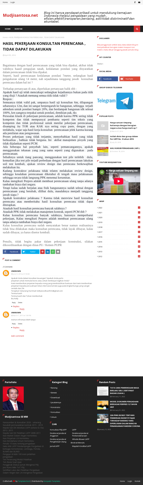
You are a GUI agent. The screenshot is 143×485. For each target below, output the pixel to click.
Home (5, 2)
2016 (119, 237)
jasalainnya (56, 402)
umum (54, 417)
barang (54, 388)
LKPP (74, 429)
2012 (119, 256)
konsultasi (55, 412)
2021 (119, 212)
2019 (119, 222)
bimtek (54, 392)
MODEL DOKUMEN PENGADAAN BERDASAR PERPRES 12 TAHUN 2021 (124, 404)
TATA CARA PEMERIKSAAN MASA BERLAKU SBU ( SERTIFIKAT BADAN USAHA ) (124, 390)
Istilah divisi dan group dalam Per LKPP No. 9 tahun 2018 (124, 137)
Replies (16, 306)
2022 (119, 207)
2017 (119, 232)
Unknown (16, 271)
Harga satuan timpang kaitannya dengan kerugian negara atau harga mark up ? (123, 125)
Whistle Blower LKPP (80, 439)
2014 (119, 246)
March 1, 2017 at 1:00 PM (22, 315)
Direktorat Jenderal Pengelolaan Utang (58, 440)
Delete (20, 303)
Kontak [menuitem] (18, 29)
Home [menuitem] (7, 29)
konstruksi (55, 407)
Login (12, 2)
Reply (14, 303)
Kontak (137, 481)
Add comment (17, 336)
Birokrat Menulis (78, 442)
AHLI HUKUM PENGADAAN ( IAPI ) (125, 148)
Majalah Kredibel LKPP (81, 446)
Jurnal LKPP (54, 446)
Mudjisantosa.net (20, 15)
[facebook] (135, 2)
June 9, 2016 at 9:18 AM (21, 274)
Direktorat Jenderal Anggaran (58, 434)
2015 (119, 242)
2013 (119, 251)
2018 (119, 227)
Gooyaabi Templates (52, 481)
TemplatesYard (24, 481)
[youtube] (139, 2)
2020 (119, 217)
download (55, 397)
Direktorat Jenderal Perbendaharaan (80, 434)
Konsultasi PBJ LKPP (58, 429)
